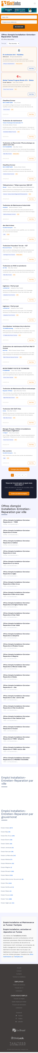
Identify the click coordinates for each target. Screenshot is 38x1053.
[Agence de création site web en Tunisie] (17, 1044)
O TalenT (5, 433)
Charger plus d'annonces (19, 469)
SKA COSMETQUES (8, 102)
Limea (4, 411)
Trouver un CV (19, 988)
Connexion (19, 991)
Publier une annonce (19, 985)
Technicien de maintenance (12, 121)
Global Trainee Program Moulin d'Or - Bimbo (18, 80)
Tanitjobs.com (18, 956)
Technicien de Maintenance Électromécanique (19, 389)
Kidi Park (5, 350)
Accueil (19, 968)
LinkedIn (20, 1021)
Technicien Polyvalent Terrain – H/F (15, 246)
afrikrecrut (6, 56)
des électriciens (8, 225)
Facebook (19, 1012)
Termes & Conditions (19, 977)
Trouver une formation (19, 1005)
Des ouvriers (7, 451)
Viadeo (20, 1018)
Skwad (4, 187)
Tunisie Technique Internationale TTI (13, 123)
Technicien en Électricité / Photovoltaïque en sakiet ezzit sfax (18, 144)
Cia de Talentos (7, 82)
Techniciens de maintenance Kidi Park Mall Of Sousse (18, 347)
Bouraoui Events (7, 247)
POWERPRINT (6, 370)
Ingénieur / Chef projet (11, 286)
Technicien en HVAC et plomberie (14, 266)
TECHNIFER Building (8, 328)
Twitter (20, 1016)
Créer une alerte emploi (19, 493)
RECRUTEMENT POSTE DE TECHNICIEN (16, 368)
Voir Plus (31, 68)
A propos (19, 974)
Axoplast (5, 207)
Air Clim (5, 268)
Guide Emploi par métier (19, 1002)
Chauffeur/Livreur (9, 100)
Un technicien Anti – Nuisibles (13, 55)
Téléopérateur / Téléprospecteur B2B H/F (17, 185)
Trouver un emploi (19, 999)
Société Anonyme (8, 227)
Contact (19, 971)
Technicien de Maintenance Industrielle (16, 205)
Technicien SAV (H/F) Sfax (12, 409)
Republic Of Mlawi (7, 390)
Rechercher (19, 27)
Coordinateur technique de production (16, 326)
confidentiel (6, 288)
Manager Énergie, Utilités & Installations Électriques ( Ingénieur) (17, 430)
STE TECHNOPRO (7, 147)
